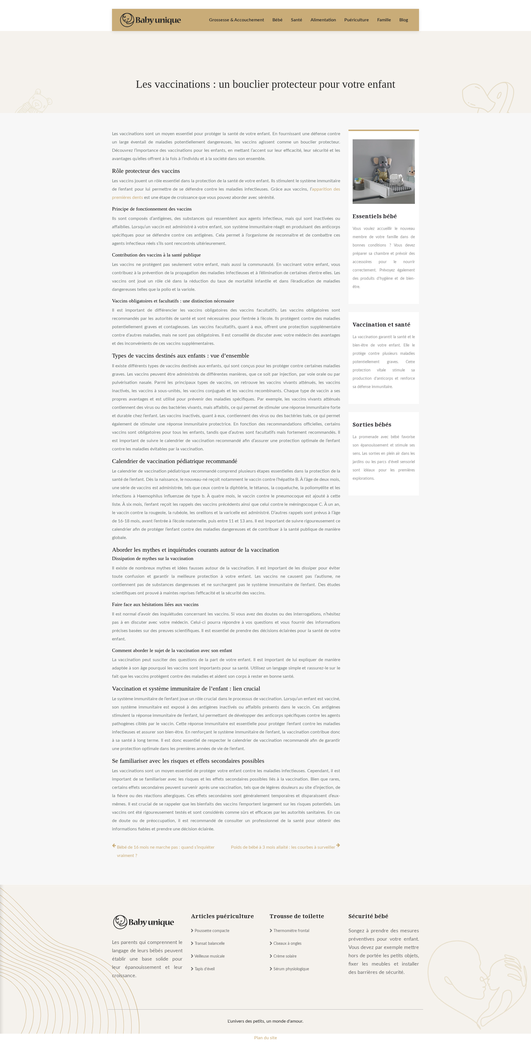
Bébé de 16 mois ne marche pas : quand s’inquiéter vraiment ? (166, 851)
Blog (403, 20)
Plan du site (265, 1038)
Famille (384, 20)
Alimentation (323, 20)
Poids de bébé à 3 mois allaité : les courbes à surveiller (283, 847)
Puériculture (356, 20)
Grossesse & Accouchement (236, 20)
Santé (296, 20)
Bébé (277, 20)
